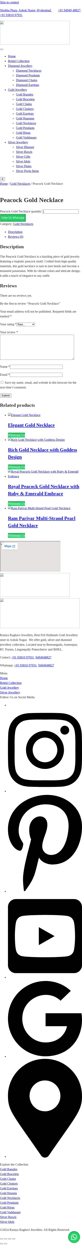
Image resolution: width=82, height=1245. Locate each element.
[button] (13, 217)
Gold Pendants (25, 128)
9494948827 (43, 657)
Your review (9, 332)
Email (5, 374)
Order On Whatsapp (12, 217)
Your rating (8, 324)
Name (5, 366)
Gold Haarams (25, 118)
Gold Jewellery (17, 89)
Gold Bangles (24, 94)
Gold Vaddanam (26, 137)
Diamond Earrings (27, 85)
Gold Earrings (25, 113)
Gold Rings (23, 132)
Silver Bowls (24, 152)
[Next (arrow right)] (5, 1243)
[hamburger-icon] (1, 49)
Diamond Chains (26, 80)
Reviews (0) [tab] (15, 236)
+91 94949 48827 (69, 10)
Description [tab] (15, 232)
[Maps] (45, 1156)
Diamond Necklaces (28, 70)
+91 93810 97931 (11, 15)
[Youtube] (45, 977)
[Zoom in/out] (1, 1238)
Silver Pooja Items (27, 171)
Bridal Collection (18, 61)
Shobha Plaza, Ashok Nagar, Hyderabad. (26, 10)
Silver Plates (23, 166)
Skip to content (9, 2)
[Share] (9, 1238)
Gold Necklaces (26, 123)
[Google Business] (45, 1056)
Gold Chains (24, 104)
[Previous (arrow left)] (1, 1243)
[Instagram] (45, 791)
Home (12, 56)
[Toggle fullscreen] (5, 1238)
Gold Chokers (25, 109)
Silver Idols (23, 161)
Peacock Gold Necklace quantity (20, 211)
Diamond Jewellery (20, 65)
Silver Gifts (23, 156)
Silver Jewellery (18, 142)
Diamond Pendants (28, 75)
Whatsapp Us (16, 435)
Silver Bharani (25, 147)
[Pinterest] (45, 891)
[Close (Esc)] (13, 1238)
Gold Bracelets (25, 99)
